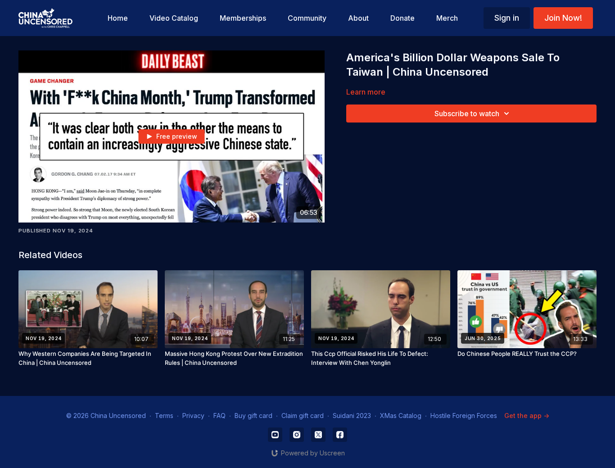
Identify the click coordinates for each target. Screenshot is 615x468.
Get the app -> (526, 415)
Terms (164, 415)
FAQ (219, 415)
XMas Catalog (400, 415)
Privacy (193, 415)
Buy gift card (253, 415)
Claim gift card (302, 415)
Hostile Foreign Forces (463, 415)
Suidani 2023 (352, 415)
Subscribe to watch (466, 113)
